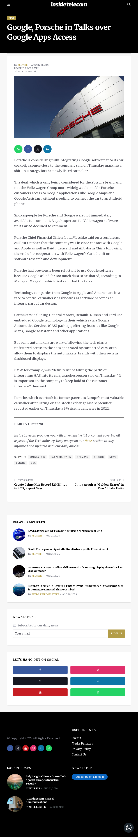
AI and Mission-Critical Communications (40, 800)
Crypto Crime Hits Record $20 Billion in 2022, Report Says (40, 486)
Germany (82, 457)
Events (76, 738)
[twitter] (38, 149)
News (11, 18)
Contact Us (79, 754)
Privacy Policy (81, 749)
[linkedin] (47, 149)
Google (99, 457)
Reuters (23, 65)
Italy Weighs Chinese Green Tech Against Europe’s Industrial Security (46, 780)
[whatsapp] (18, 149)
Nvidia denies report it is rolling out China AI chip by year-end (65, 531)
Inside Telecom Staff (45, 594)
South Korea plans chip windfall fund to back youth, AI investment (68, 549)
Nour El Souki (38, 807)
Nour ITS (34, 788)
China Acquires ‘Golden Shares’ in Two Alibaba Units (99, 486)
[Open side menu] (8, 4)
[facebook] (28, 149)
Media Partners (82, 743)
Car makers (37, 457)
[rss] (97, 681)
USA (33, 462)
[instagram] (97, 670)
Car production (60, 457)
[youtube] (40, 692)
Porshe (20, 462)
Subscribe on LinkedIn (89, 776)
